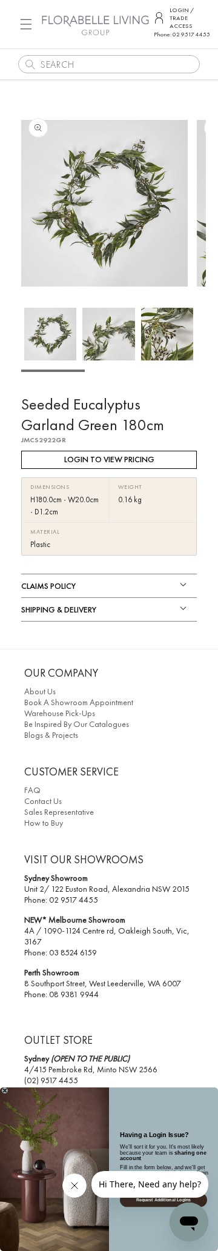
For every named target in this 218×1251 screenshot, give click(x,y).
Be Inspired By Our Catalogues (76, 723)
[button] (26, 24)
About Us (40, 691)
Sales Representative (59, 811)
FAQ (32, 790)
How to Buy (43, 822)
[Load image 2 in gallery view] (108, 334)
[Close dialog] (5, 1090)
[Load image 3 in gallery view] (167, 334)
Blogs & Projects (51, 734)
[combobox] (109, 64)
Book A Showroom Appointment (78, 702)
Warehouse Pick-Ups (59, 713)
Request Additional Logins (163, 1200)
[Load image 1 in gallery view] (50, 334)
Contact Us (43, 800)
